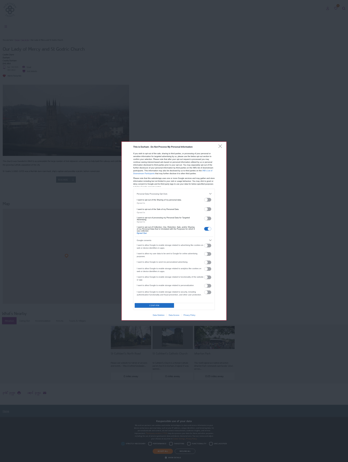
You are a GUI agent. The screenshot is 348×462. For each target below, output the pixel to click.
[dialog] (174, 231)
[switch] (207, 200)
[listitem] (174, 193)
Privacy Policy (189, 315)
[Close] (221, 147)
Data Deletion (158, 315)
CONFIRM (154, 305)
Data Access (174, 315)
